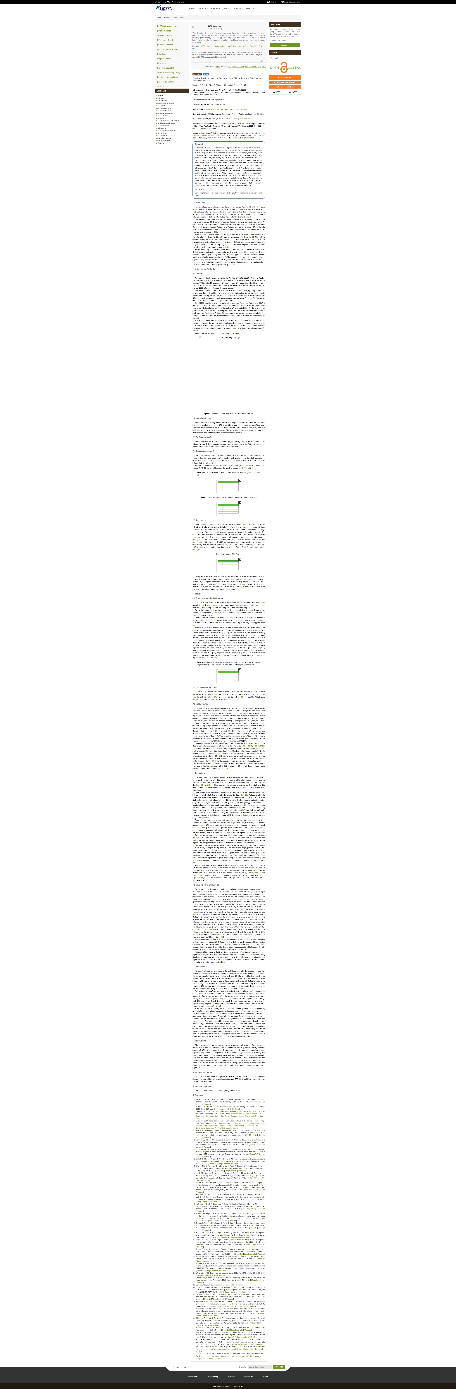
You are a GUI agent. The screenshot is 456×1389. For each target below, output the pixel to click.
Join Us (227, 8)
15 (219, 605)
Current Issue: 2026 (167, 67)
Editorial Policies (166, 44)
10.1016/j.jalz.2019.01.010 (223, 1109)
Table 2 (247, 468)
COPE (203, 46)
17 (196, 539)
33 (252, 1036)
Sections (162, 54)
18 (199, 539)
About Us (238, 8)
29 (215, 658)
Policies (214, 8)
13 (214, 605)
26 (260, 605)
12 (231, 544)
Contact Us (163, 86)
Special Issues (165, 58)
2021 (247, 66)
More (194, 49)
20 (201, 539)
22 (201, 549)
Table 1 (216, 460)
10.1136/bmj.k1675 (257, 1178)
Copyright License (166, 81)
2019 (255, 66)
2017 (264, 66)
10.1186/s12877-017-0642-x (227, 1306)
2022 (242, 66)
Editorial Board (165, 35)
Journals (202, 8)
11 (229, 544)
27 (213, 607)
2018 (259, 66)
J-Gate (246, 46)
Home (192, 8)
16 (194, 539)
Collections (164, 63)
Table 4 (239, 602)
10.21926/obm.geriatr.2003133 (238, 119)
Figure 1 (234, 328)
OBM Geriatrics (214, 25)
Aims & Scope (165, 30)
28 (249, 607)
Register (272, 2)
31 (223, 962)
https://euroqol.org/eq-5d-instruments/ (228, 1285)
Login (185, 1367)
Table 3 (245, 524)
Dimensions (237, 46)
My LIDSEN (251, 8)
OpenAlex (253, 46)
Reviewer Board (166, 40)
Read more (196, 42)
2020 (251, 66)
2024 (234, 66)
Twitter (265, 1376)
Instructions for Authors (168, 49)
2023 (238, 66)
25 (257, 605)
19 (199, 542)
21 (201, 542)
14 (216, 605)
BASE (230, 46)
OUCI (261, 46)
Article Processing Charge (170, 72)
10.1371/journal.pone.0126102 (207, 1220)
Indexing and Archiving (168, 77)
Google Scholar (220, 46)
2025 (229, 66)
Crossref (210, 46)
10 (226, 544)
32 (250, 1036)
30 (222, 937)
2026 (218, 66)
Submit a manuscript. (291, 2)
